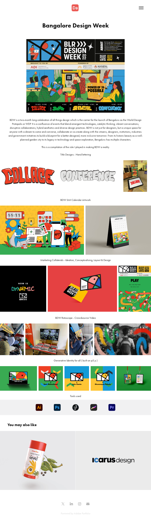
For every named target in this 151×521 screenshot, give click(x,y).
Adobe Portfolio (82, 513)
